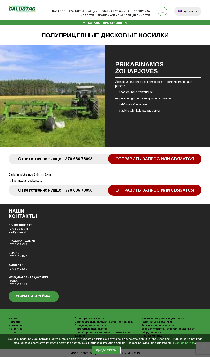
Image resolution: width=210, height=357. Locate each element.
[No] (205, 345)
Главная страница (115, 11)
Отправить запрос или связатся (154, 159)
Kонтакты (76, 11)
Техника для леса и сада (157, 325)
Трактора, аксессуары (90, 318)
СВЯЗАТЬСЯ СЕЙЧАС (34, 296)
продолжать (106, 350)
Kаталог (58, 11)
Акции (92, 11)
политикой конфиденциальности (124, 15)
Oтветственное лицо (55, 159)
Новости (87, 15)
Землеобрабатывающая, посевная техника (104, 321)
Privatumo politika (183, 342)
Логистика (142, 11)
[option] (105, 96)
